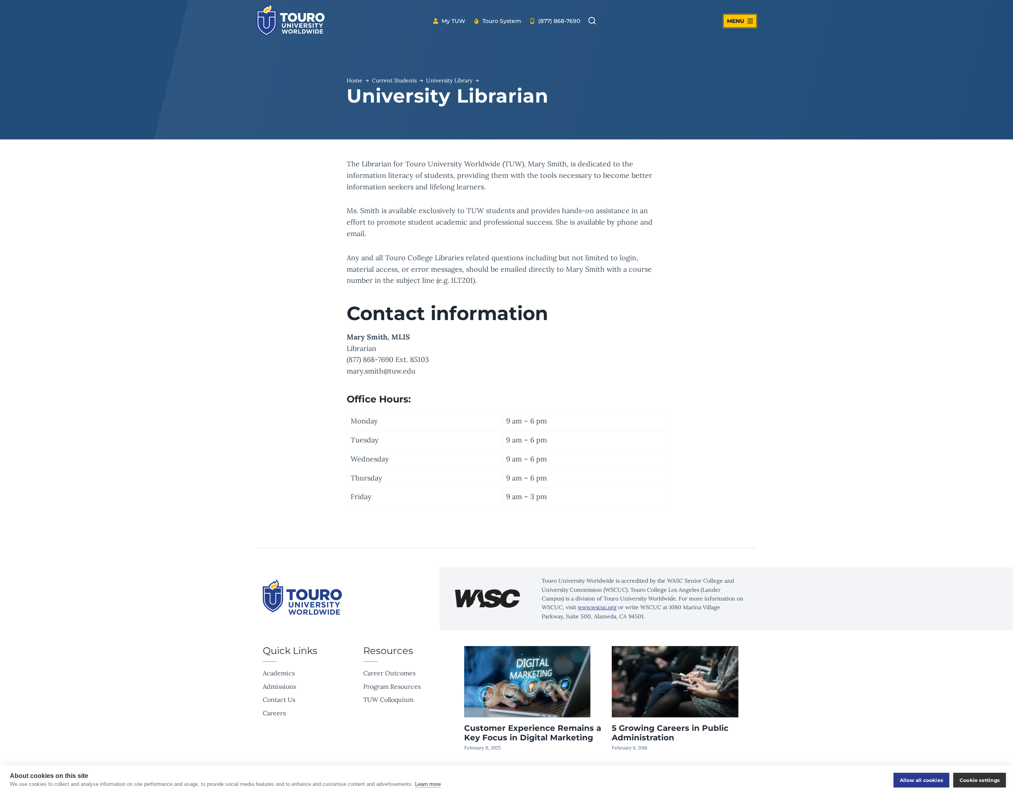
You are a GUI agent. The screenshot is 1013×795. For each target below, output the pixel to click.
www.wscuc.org (597, 607)
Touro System (501, 21)
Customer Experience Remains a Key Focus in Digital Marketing (532, 732)
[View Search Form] (591, 21)
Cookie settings (980, 780)
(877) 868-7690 (559, 21)
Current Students (394, 80)
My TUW (453, 21)
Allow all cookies (921, 780)
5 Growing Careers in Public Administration (670, 732)
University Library (449, 80)
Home (354, 80)
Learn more (428, 784)
